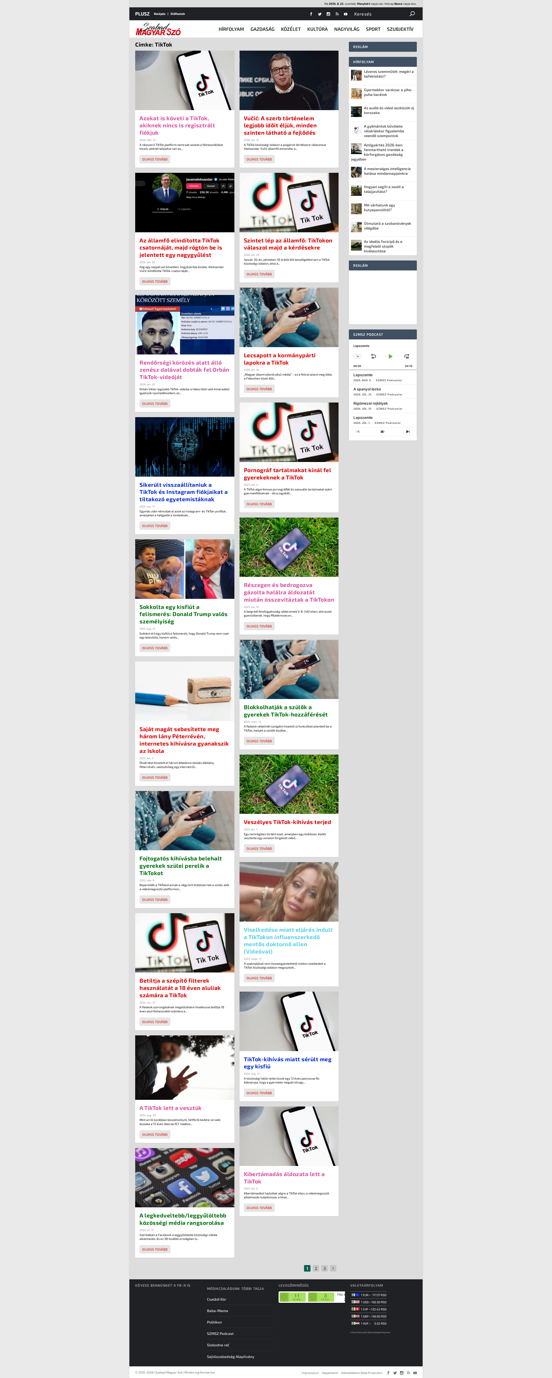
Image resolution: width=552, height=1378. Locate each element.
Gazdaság (262, 29)
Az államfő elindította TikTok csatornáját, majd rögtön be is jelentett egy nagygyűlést (181, 247)
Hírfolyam (231, 29)
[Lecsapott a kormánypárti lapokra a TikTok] (289, 317)
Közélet (291, 29)
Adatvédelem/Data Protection (361, 1373)
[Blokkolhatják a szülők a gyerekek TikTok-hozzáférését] (289, 669)
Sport (373, 29)
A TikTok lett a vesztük (171, 1107)
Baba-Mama (217, 1310)
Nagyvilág (346, 29)
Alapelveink (330, 1373)
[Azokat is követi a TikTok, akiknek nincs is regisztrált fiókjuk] (184, 80)
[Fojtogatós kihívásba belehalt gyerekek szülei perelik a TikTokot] (184, 821)
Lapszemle (363, 375)
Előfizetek (178, 14)
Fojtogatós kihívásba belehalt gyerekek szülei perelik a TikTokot (181, 865)
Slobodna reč (218, 1345)
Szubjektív (400, 29)
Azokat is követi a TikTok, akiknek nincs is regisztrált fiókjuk (177, 125)
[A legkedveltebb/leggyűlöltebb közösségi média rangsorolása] (184, 1178)
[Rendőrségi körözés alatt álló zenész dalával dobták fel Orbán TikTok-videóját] (184, 324)
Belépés (159, 14)
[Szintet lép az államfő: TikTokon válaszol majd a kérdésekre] (289, 202)
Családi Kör (216, 1299)
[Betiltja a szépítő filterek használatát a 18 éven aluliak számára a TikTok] (184, 943)
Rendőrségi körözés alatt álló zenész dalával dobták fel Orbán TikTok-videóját (184, 369)
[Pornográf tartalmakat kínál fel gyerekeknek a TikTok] (289, 432)
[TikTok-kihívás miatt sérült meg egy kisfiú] (289, 1021)
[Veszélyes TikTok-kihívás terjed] (289, 784)
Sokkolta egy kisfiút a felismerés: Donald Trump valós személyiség (183, 614)
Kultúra (317, 29)
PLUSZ (142, 13)
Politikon (214, 1322)
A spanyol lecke (367, 389)
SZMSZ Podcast (220, 1333)
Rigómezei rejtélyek (370, 403)
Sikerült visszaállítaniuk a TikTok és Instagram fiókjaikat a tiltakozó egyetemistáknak (184, 492)
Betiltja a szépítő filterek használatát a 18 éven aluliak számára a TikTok (180, 987)
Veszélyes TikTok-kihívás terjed (287, 821)
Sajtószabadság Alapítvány (230, 1356)
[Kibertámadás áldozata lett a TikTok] (289, 1136)
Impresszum (310, 1373)
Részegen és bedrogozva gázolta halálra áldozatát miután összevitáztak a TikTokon (289, 592)
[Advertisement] (383, 297)
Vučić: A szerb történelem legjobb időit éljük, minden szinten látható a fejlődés (280, 125)
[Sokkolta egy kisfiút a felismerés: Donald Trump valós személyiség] (184, 569)
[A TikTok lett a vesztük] (184, 1067)
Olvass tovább (155, 159)
